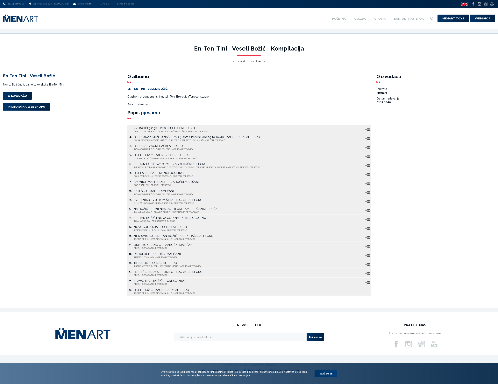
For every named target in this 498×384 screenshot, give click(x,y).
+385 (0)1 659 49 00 (15, 4)
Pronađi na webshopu (26, 106)
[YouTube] (367, 129)
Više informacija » (239, 375)
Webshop (482, 18)
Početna (339, 18)
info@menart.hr (84, 4)
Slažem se (325, 373)
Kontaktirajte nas (125, 4)
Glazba (360, 18)
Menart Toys (453, 18)
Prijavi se (315, 337)
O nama (105, 4)
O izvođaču (17, 95)
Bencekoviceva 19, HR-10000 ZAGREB (50, 4)
